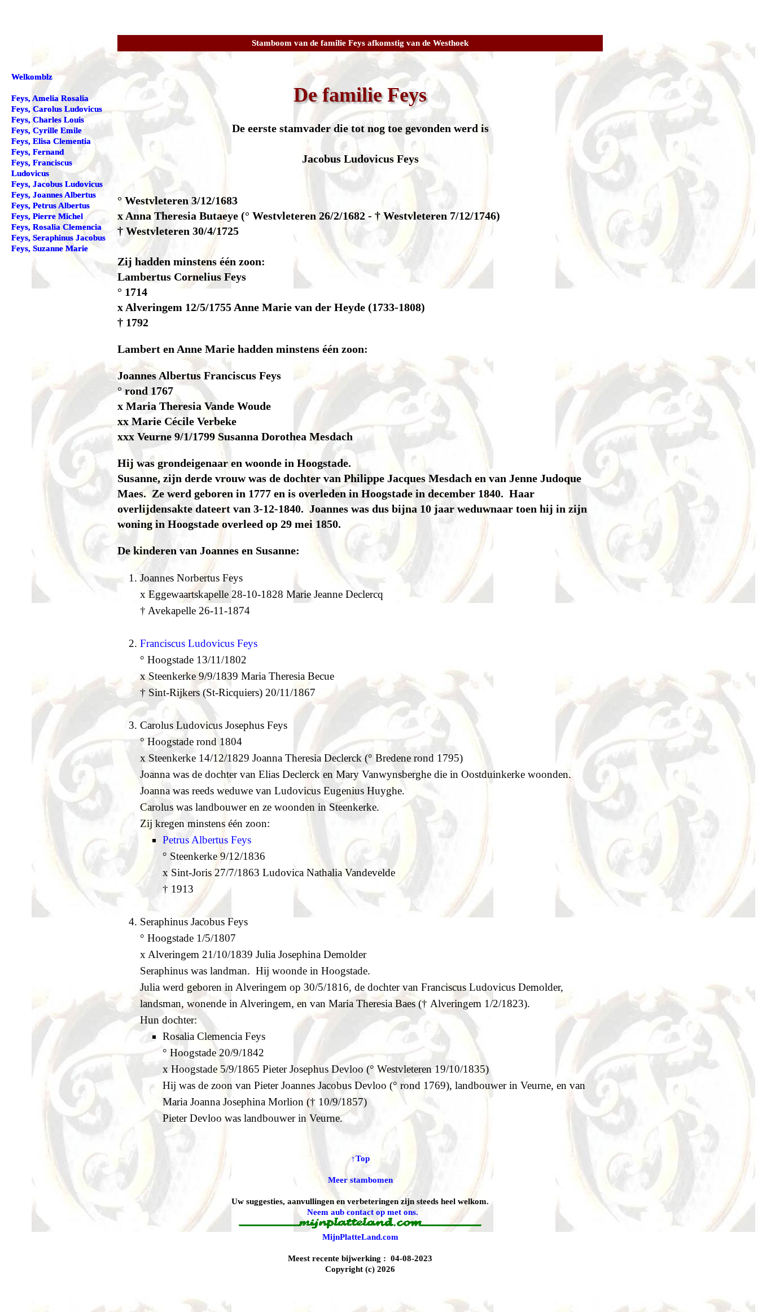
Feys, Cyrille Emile (46, 130)
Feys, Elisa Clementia (51, 141)
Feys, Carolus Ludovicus (56, 108)
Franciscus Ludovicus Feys (198, 643)
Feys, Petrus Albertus (50, 205)
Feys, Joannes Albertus (53, 194)
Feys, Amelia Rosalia (50, 98)
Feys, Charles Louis (47, 119)
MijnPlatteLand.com (360, 1236)
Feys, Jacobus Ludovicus (57, 184)
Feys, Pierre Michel (47, 216)
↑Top (360, 1158)
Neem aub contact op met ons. (362, 1212)
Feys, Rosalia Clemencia (56, 226)
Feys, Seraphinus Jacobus (58, 237)
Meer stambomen (360, 1179)
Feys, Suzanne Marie (49, 248)
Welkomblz (31, 76)
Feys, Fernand (37, 151)
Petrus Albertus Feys (207, 840)
